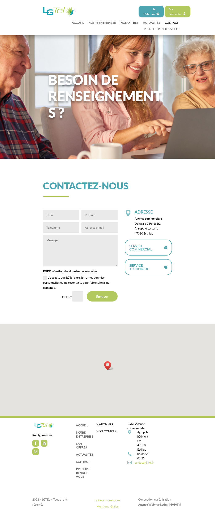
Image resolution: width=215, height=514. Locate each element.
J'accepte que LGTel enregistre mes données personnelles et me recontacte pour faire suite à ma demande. (76, 282)
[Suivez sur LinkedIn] (44, 443)
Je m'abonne (149, 11)
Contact (171, 22)
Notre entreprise (102, 22)
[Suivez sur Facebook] (35, 443)
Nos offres (129, 22)
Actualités (151, 22)
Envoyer (102, 296)
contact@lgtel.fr (144, 462)
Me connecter (175, 11)
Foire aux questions (107, 500)
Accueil (78, 22)
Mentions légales (107, 506)
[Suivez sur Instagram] (35, 451)
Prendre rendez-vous (161, 29)
